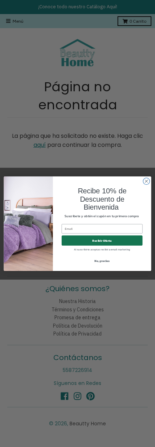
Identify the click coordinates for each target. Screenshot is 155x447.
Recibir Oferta (101, 240)
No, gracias (102, 260)
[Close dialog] (146, 181)
